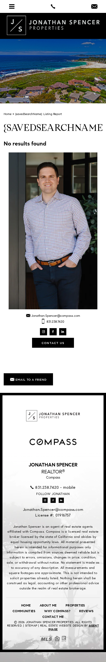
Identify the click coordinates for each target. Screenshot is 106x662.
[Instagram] (43, 331)
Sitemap (31, 625)
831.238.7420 (55, 322)
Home (26, 605)
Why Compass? (57, 611)
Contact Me (53, 617)
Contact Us (53, 343)
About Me (48, 605)
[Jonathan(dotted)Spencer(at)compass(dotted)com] (94, 7)
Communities (24, 611)
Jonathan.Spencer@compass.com (55, 316)
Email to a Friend (31, 379)
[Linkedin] (62, 331)
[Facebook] (53, 331)
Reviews (86, 611)
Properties (75, 605)
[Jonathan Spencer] (53, 25)
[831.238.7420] (52, 6)
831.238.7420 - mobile (54, 487)
